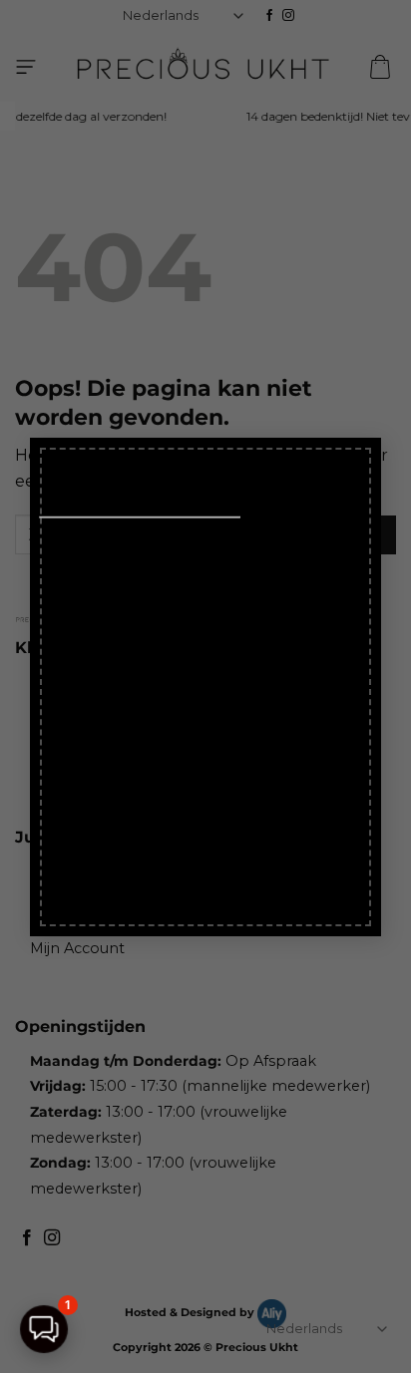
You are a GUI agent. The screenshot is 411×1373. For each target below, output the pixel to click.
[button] (44, 1329)
